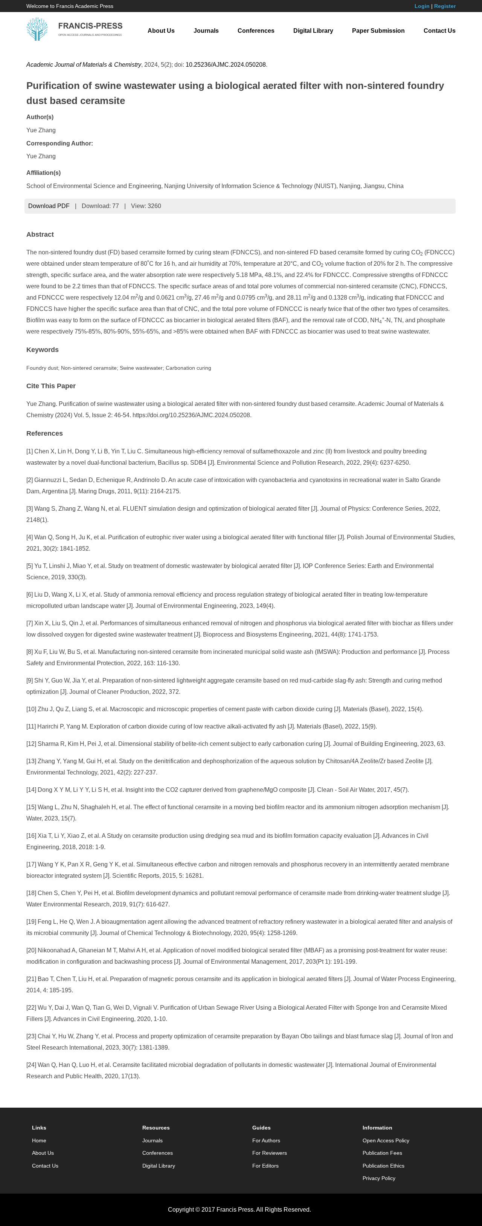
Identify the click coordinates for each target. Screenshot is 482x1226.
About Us (161, 31)
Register (445, 6)
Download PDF (49, 206)
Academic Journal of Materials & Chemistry (83, 64)
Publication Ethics (383, 1166)
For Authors (266, 1140)
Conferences (256, 31)
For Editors (265, 1166)
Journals (206, 31)
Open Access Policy (386, 1140)
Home (39, 1140)
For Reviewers (269, 1153)
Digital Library (313, 31)
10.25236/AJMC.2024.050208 (226, 64)
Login (422, 6)
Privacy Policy (379, 1178)
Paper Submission (378, 31)
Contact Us (440, 31)
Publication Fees (382, 1153)
